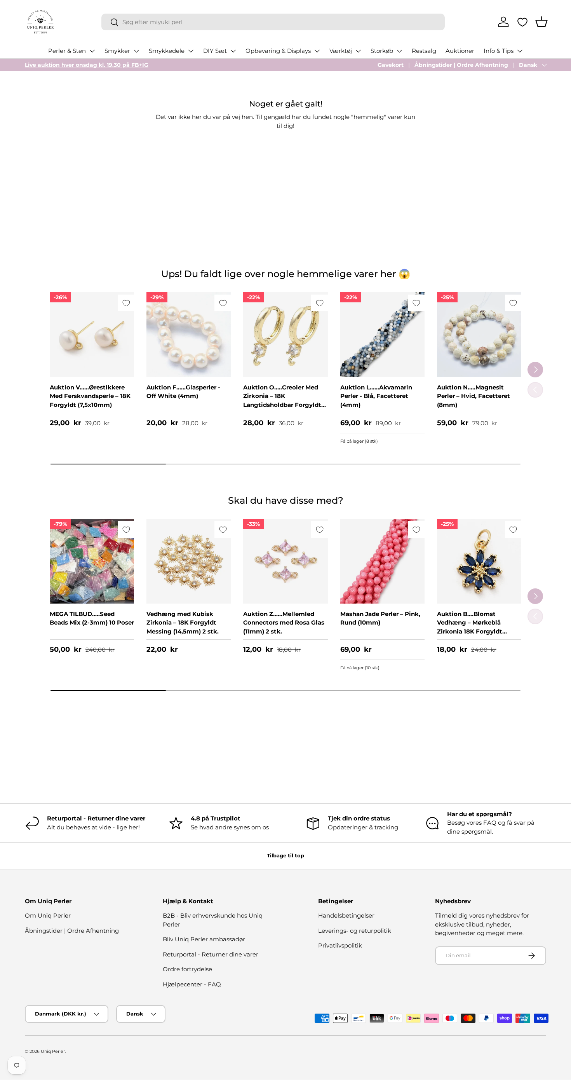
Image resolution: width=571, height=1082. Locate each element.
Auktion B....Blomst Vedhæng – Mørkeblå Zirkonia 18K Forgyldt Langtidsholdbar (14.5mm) (476, 627)
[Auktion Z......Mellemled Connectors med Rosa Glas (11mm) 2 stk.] (285, 561)
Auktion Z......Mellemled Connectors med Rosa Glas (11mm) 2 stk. (283, 622)
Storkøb (382, 50)
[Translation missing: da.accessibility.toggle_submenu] (92, 51)
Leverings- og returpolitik (354, 930)
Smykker (117, 50)
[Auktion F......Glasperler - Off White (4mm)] (188, 334)
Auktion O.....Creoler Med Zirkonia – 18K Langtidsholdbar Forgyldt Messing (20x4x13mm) (282, 400)
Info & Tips (499, 50)
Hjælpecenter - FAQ (192, 984)
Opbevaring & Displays (278, 50)
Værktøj (340, 50)
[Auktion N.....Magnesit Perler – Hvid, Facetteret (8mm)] (479, 334)
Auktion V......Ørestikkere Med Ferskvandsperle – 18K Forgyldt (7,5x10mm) (90, 396)
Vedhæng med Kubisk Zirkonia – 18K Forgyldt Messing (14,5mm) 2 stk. (182, 622)
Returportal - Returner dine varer (210, 954)
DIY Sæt (215, 50)
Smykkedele (167, 50)
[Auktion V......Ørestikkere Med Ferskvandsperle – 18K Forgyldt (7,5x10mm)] (92, 334)
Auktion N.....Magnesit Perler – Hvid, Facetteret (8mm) (473, 396)
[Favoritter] (522, 22)
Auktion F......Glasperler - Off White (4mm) (183, 392)
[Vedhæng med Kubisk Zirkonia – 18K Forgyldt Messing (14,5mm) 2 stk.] (188, 561)
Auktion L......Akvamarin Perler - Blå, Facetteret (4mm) (376, 396)
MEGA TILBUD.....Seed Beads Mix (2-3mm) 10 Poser (92, 618)
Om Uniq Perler (48, 915)
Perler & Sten (67, 50)
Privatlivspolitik (340, 945)
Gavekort (391, 65)
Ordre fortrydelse (187, 969)
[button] (541, 21)
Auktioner (460, 50)
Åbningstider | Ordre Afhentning (461, 65)
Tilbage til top (285, 855)
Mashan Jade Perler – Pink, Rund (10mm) (380, 618)
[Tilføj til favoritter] (126, 303)
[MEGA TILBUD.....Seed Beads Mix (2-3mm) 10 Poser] (92, 561)
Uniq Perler (53, 1051)
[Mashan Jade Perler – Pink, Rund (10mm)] (382, 561)
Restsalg (424, 50)
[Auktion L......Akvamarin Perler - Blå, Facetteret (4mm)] (382, 334)
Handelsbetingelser (346, 915)
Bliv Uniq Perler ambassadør (204, 939)
